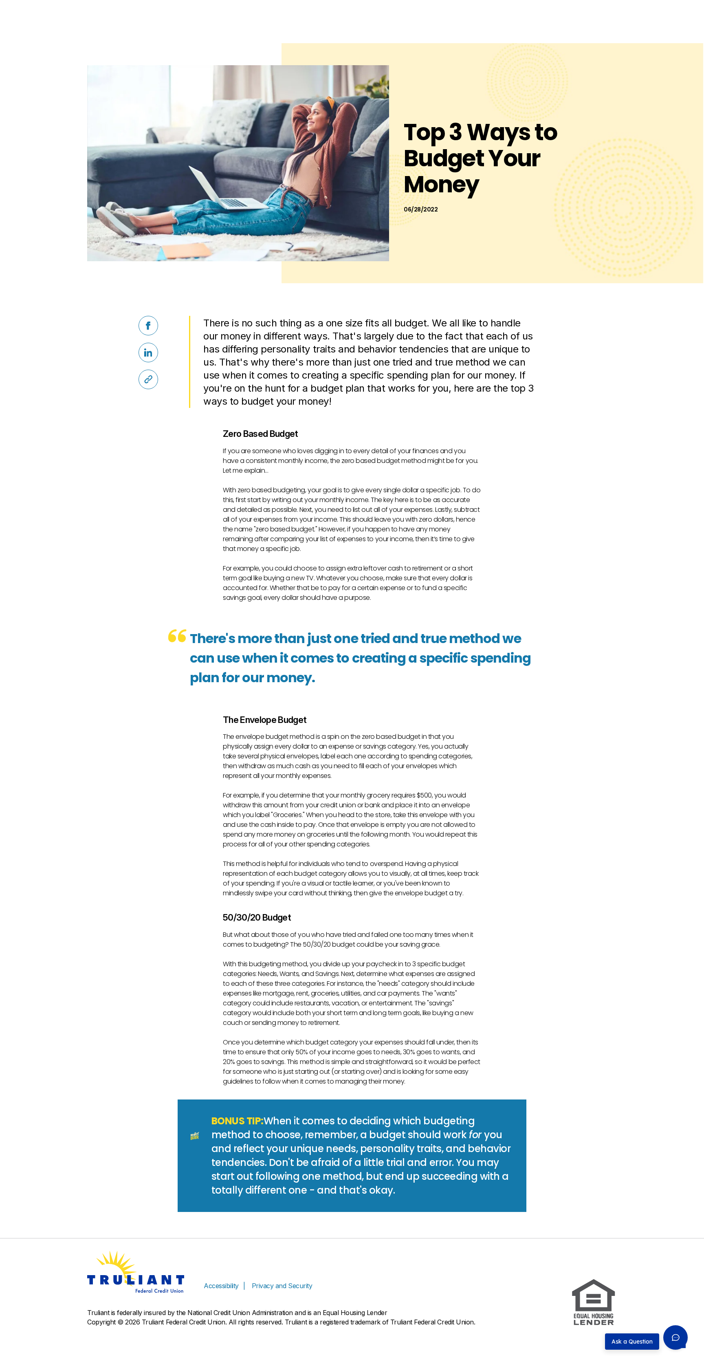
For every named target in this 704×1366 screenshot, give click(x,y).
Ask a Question (632, 1341)
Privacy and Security (282, 1286)
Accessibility (221, 1286)
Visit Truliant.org (594, 9)
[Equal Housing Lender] (593, 1302)
